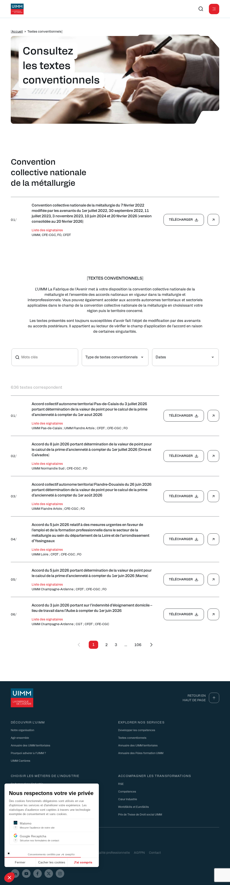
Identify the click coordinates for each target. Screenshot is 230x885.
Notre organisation (22, 730)
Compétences (127, 791)
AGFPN (139, 852)
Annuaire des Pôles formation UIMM (140, 753)
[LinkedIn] (15, 873)
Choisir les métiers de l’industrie (45, 776)
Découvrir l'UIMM (28, 722)
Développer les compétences (136, 730)
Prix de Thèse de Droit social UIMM (140, 814)
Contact (155, 852)
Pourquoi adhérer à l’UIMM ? (28, 753)
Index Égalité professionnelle (108, 852)
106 (138, 644)
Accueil (17, 31)
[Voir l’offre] (213, 220)
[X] (48, 873)
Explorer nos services (141, 722)
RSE (121, 784)
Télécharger (181, 219)
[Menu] (214, 9)
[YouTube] (26, 873)
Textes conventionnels (132, 737)
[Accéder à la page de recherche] (201, 9)
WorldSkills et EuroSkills (133, 807)
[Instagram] (60, 873)
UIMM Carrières (20, 760)
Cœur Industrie (127, 799)
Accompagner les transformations (154, 776)
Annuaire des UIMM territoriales (30, 745)
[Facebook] (37, 873)
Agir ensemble (20, 737)
